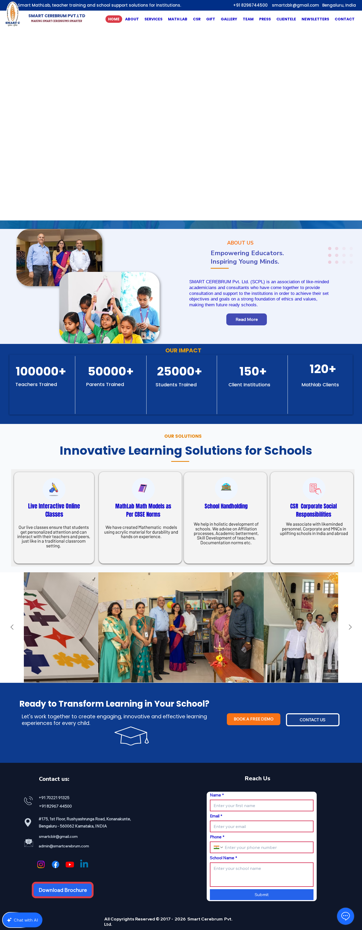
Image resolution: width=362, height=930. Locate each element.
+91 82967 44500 (55, 806)
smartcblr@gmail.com (295, 5)
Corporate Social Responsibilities (316, 510)
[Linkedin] (84, 864)
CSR (295, 506)
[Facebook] (55, 864)
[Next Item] (350, 627)
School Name (223, 858)
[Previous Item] (12, 627)
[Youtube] (70, 864)
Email (216, 816)
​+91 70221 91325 (54, 797)
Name (217, 795)
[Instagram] (41, 864)
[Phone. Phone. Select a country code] (219, 847)
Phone (217, 837)
